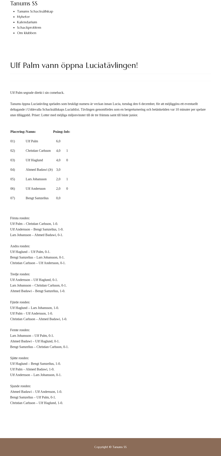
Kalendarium (27, 22)
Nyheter (23, 16)
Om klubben (26, 33)
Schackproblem (29, 27)
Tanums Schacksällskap (35, 11)
